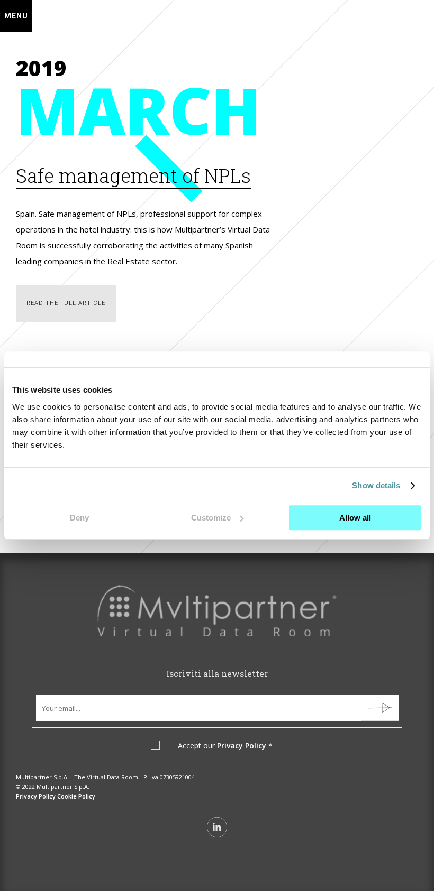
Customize (211, 517)
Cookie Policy (76, 796)
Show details (376, 485)
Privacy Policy (241, 745)
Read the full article (65, 303)
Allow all (355, 517)
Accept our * (225, 745)
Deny (79, 517)
